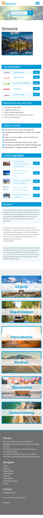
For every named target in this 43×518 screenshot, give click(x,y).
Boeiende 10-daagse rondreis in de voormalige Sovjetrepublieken (20, 164)
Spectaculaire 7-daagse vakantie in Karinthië (20, 147)
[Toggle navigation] (37, 3)
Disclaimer (7, 503)
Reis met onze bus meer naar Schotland (19, 130)
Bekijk (36, 72)
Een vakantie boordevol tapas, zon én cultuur (21, 142)
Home (5, 466)
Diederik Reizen (19, 72)
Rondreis (6, 476)
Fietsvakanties (8, 473)
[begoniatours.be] (6, 171)
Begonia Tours (18, 77)
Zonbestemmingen (10, 481)
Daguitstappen (8, 471)
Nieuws (5, 483)
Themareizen (8, 478)
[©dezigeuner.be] (6, 181)
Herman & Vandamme (21, 83)
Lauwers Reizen (19, 95)
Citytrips (6, 468)
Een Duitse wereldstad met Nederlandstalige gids (22, 145)
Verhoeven (17, 89)
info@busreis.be (9, 493)
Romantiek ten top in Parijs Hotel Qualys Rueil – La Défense (21, 173)
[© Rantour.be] (6, 161)
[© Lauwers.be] (6, 195)
